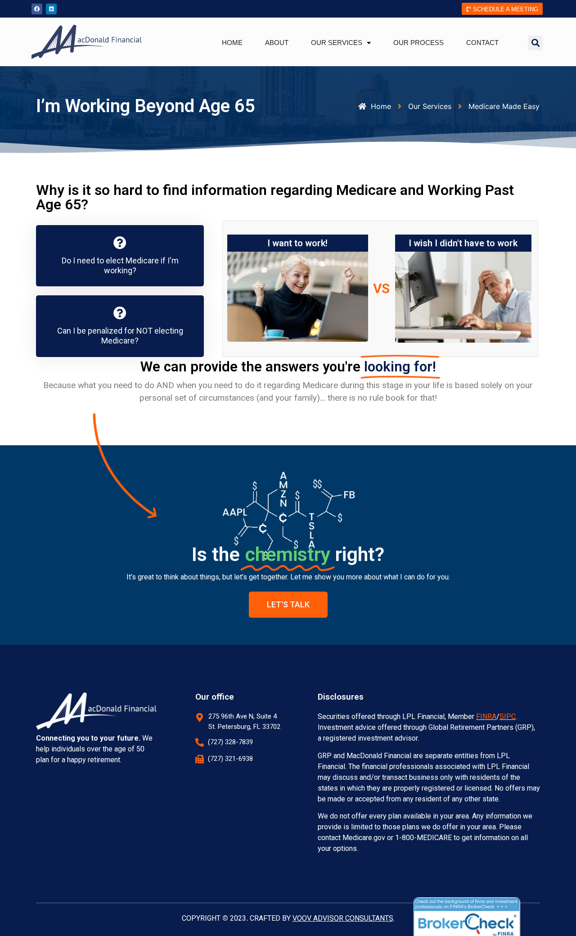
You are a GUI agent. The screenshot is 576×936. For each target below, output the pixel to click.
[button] (535, 43)
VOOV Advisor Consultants (342, 918)
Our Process (418, 42)
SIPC (508, 716)
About (276, 42)
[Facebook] (37, 9)
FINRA (486, 716)
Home (232, 42)
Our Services (336, 42)
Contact (482, 42)
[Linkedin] (51, 9)
